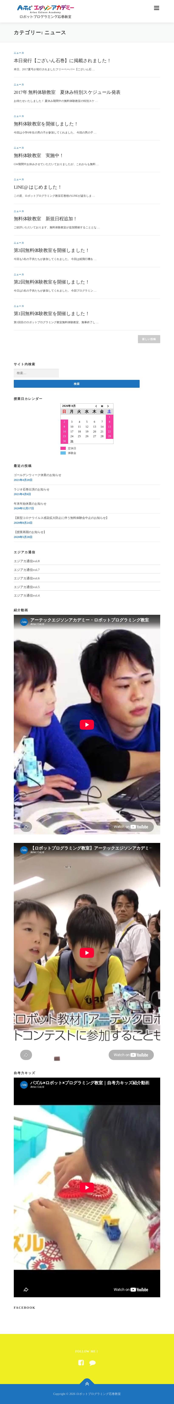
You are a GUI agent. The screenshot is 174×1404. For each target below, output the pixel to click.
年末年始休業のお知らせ (30, 503)
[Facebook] (81, 1362)
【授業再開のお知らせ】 (30, 532)
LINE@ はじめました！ (38, 187)
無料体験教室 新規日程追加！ (45, 218)
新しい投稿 (149, 339)
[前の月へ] (94, 406)
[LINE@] (92, 1362)
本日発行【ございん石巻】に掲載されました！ (62, 60)
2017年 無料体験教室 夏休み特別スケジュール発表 (67, 92)
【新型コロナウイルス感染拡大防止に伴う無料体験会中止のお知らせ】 (61, 517)
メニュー (156, 8)
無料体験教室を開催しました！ (46, 123)
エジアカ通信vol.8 (27, 561)
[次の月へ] (110, 406)
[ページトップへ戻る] (87, 1384)
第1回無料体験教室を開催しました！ (52, 313)
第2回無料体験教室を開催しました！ (52, 282)
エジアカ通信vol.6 (27, 578)
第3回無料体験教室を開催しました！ (52, 250)
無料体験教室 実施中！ (39, 155)
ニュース (19, 53)
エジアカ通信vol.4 (27, 595)
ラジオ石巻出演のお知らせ (31, 489)
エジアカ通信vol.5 (27, 587)
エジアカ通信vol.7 (27, 569)
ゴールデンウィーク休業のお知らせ (37, 475)
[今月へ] (102, 406)
